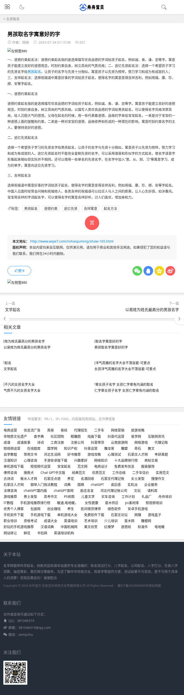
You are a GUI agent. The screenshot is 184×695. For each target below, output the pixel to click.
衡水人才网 (28, 478)
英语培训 (70, 520)
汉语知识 (10, 460)
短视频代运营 (40, 466)
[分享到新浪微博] (170, 271)
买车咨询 (108, 496)
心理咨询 (30, 460)
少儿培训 (111, 520)
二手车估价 (140, 472)
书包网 (42, 533)
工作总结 (119, 472)
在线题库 (33, 448)
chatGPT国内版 (35, 490)
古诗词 (9, 478)
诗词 (40, 442)
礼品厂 (147, 496)
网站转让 (10, 533)
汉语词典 (47, 526)
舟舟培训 (165, 496)
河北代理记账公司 (113, 490)
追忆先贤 (70, 208)
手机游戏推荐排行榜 (35, 502)
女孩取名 (13, 19)
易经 (64, 430)
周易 (50, 430)
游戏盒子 (154, 514)
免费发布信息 (124, 466)
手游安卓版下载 (55, 460)
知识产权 (70, 448)
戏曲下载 (94, 436)
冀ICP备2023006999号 (133, 586)
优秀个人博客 (14, 508)
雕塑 (124, 448)
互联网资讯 (156, 436)
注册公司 (77, 442)
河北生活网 (52, 454)
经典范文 (78, 472)
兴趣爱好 (80, 460)
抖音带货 (97, 442)
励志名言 (87, 490)
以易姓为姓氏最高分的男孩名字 (152, 309)
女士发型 (137, 478)
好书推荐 (74, 454)
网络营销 (117, 430)
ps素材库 (132, 502)
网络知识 (101, 460)
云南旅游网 (119, 442)
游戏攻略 (94, 454)
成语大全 (50, 520)
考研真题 (161, 454)
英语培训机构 (64, 533)
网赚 (137, 514)
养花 (70, 478)
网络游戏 (141, 442)
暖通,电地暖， (67, 502)
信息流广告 (32, 430)
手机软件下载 (14, 514)
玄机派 (132, 484)
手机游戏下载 (40, 514)
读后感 (116, 484)
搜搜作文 (158, 478)
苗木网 (129, 520)
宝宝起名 (64, 466)
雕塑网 (146, 520)
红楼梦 (109, 526)
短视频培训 (154, 502)
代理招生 (80, 430)
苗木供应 (111, 502)
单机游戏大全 (67, 514)
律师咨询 (10, 472)
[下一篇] (179, 319)
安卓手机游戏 (138, 508)
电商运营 (10, 430)
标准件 (143, 526)
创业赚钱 (54, 508)
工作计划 (128, 496)
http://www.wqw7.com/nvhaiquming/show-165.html (72, 241)
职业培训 (10, 520)
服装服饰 (148, 466)
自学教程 (10, 454)
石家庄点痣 (52, 478)
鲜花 (27, 533)
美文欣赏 (91, 526)
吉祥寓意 (90, 208)
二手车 (99, 430)
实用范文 (162, 472)
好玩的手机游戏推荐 (19, 526)
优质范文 (98, 472)
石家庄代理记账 (112, 478)
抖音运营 (91, 448)
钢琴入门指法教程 (43, 484)
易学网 (136, 436)
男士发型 (30, 496)
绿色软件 (114, 508)
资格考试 (30, 520)
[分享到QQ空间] (159, 271)
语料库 (152, 490)
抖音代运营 (116, 436)
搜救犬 (29, 472)
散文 (151, 448)
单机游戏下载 (14, 466)
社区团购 (57, 436)
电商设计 (101, 466)
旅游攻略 (137, 430)
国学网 (52, 448)
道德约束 (51, 208)
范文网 (82, 466)
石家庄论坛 (119, 514)
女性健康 (91, 502)
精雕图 (76, 436)
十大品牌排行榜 (126, 460)
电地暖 (160, 526)
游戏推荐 (10, 496)
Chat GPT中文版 (52, 472)
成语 (7, 442)
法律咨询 (10, 490)
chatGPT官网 (64, 490)
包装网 (35, 508)
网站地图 (155, 586)
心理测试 (114, 454)
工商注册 (57, 442)
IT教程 (8, 502)
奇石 (137, 448)
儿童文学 (88, 496)
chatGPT (97, 484)
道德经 (126, 526)
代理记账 (161, 442)
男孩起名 (34, 71)
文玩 (137, 490)
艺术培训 (91, 520)
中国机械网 (69, 526)
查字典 (39, 436)
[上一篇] (5, 319)
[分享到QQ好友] (148, 271)
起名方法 (110, 208)
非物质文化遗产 (15, 436)
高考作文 (50, 496)
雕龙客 (109, 448)
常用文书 (30, 454)
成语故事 (23, 442)
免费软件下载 (94, 514)
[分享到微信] (137, 271)
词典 (67, 484)
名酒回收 (87, 478)
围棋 (80, 484)
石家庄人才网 (138, 454)
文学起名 (12, 309)
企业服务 (151, 484)
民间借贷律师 (91, 508)
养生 (70, 508)
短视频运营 (12, 448)
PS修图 (69, 496)
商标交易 (151, 460)
